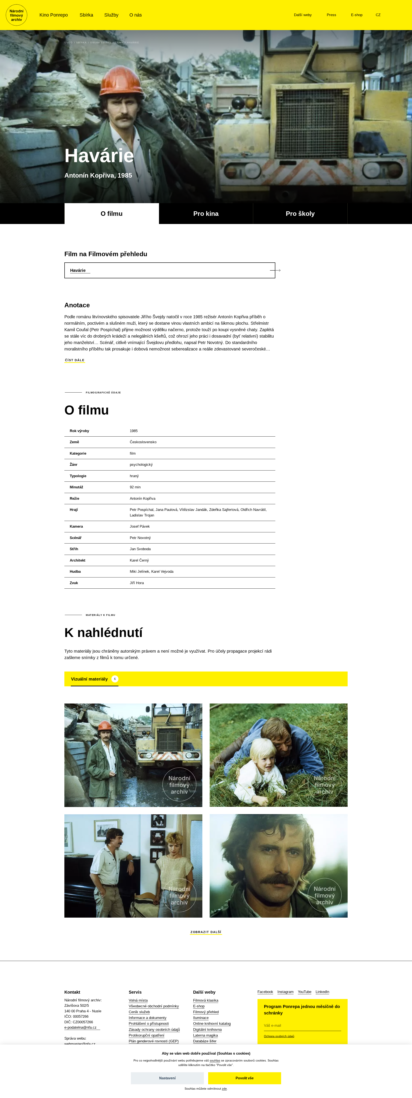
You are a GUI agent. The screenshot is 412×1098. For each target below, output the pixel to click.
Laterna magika (205, 1035)
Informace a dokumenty (148, 1018)
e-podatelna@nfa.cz (80, 1027)
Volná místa (138, 1000)
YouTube (304, 992)
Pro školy (300, 213)
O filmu (112, 213)
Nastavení (167, 1078)
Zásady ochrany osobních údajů (154, 1030)
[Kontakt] (387, 15)
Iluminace (201, 1018)
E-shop (357, 15)
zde (224, 1088)
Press (332, 15)
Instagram (285, 992)
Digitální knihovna (207, 1030)
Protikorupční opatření (146, 1035)
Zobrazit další (206, 932)
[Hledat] (396, 15)
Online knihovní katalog (212, 1024)
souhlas (215, 1060)
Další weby (303, 15)
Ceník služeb (139, 1012)
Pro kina (206, 213)
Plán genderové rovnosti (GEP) (154, 1041)
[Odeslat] (336, 1025)
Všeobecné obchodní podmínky (154, 1006)
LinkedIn (322, 992)
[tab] (94, 679)
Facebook (265, 992)
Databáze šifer (205, 1041)
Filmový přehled (206, 1012)
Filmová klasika (205, 1000)
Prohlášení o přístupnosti (149, 1024)
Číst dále (75, 360)
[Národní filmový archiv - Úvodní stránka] (16, 15)
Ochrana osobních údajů (279, 1036)
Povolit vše (245, 1078)
